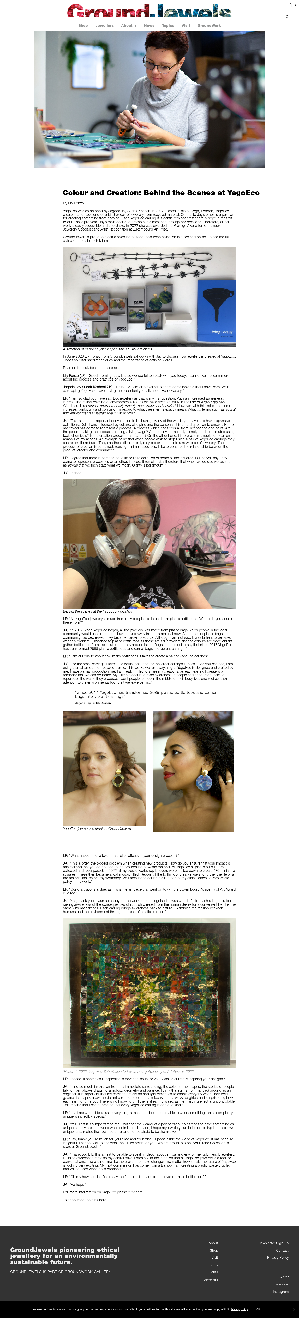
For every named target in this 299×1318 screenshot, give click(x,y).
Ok (258, 1309)
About (126, 26)
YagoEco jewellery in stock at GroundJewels (97, 829)
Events (213, 1272)
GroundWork (209, 26)
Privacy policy (239, 1309)
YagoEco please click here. (123, 1192)
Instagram (281, 1291)
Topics (168, 26)
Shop (83, 26)
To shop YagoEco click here (84, 1200)
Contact (282, 1250)
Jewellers (104, 26)
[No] (294, 1309)
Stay (214, 1265)
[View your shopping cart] (293, 6)
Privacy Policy (278, 1257)
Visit (186, 26)
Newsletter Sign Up (273, 1243)
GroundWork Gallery (88, 1271)
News (149, 26)
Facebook (281, 1284)
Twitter (283, 1277)
